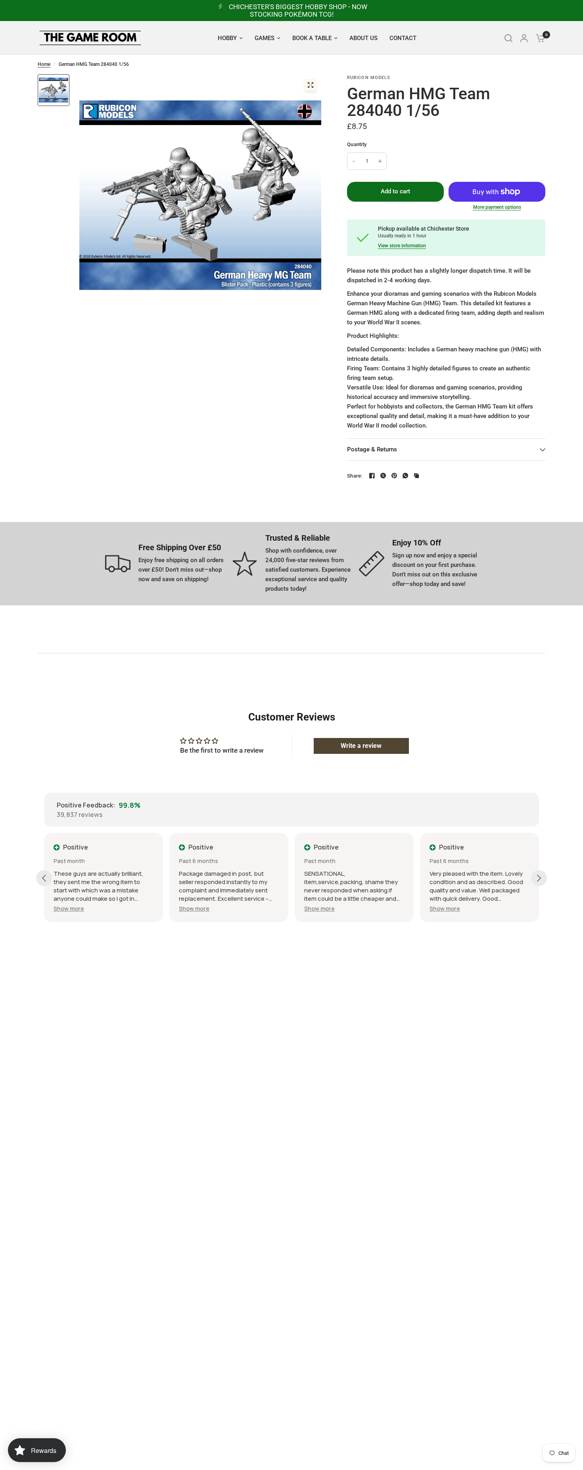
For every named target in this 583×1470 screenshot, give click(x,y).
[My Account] (524, 38)
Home (44, 64)
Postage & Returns (372, 449)
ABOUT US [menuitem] (363, 38)
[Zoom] (310, 85)
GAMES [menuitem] (264, 38)
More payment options (497, 207)
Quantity (356, 144)
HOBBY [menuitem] (227, 38)
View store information (402, 245)
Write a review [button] (361, 745)
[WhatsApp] (405, 475)
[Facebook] (372, 475)
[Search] (508, 38)
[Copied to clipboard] (416, 475)
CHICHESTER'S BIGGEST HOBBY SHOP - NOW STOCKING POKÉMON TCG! (298, 10)
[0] (538, 38)
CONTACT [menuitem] (402, 38)
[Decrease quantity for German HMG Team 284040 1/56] (353, 161)
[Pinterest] (394, 475)
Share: (354, 475)
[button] (69, 908)
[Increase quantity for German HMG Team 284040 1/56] (380, 161)
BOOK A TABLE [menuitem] (312, 38)
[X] (383, 475)
